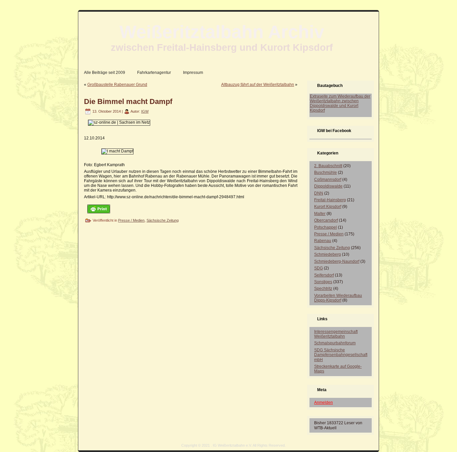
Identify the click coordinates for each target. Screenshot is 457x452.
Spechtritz (323, 288)
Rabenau (322, 240)
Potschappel (325, 227)
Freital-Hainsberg (330, 200)
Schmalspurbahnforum (335, 343)
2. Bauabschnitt (328, 165)
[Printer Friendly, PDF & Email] (98, 209)
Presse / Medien (131, 220)
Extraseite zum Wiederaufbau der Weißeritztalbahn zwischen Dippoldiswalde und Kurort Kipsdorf (340, 103)
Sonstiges (323, 281)
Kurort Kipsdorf (327, 206)
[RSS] (85, 447)
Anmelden (323, 402)
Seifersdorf (324, 275)
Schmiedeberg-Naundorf (336, 261)
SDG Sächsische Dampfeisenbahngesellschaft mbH (340, 355)
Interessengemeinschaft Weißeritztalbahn (336, 334)
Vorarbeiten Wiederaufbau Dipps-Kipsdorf (338, 298)
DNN (318, 193)
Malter (320, 213)
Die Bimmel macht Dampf (128, 101)
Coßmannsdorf (327, 179)
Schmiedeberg (327, 254)
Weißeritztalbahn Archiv (221, 32)
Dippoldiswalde (328, 186)
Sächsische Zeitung (163, 220)
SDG (318, 268)
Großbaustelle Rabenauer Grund (117, 84)
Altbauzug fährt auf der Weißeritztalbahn (257, 84)
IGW (145, 111)
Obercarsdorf (326, 220)
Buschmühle (325, 172)
